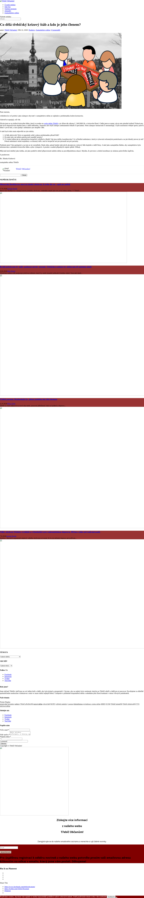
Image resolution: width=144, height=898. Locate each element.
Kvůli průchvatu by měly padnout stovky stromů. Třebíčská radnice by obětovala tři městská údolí (45, 267)
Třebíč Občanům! (10, 30)
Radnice (32, 30)
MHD (103, 704)
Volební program (10, 9)
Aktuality (7, 11)
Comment (3, 741)
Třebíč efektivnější (129, 704)
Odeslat (3, 743)
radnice (17, 704)
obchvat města (5, 706)
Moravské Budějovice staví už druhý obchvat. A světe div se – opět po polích (35, 184)
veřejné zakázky (61, 704)
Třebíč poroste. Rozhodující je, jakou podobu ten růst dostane (28, 399)
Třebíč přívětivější (26, 704)
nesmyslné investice (7, 704)
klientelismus (78, 704)
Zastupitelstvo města (11, 13)
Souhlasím (111, 897)
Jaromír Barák (12, 189)
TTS (137, 704)
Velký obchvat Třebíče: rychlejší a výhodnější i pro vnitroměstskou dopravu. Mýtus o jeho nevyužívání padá (50, 532)
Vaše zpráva (5, 735)
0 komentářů (55, 30)
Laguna (70, 704)
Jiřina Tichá (11, 404)
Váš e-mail (4, 730)
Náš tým (7, 7)
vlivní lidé (46, 704)
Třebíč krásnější (116, 704)
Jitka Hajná (11, 271)
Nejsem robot (5, 737)
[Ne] (116, 897)
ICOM (108, 704)
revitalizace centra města (91, 704)
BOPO (52, 704)
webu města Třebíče (51, 123)
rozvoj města (37, 704)
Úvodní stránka (9, 5)
